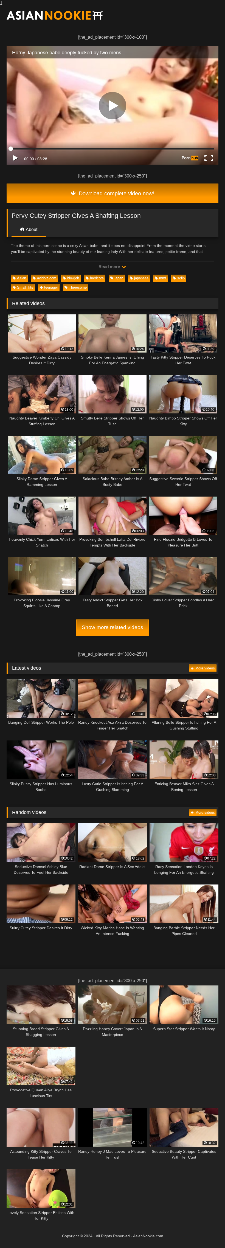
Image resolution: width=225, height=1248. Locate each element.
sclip (181, 278)
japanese (141, 278)
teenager (51, 287)
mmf (162, 278)
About (31, 229)
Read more (110, 266)
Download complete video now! (115, 193)
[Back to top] (208, 1233)
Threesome (78, 287)
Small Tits (25, 287)
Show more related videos (112, 627)
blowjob (73, 278)
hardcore (97, 278)
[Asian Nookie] (112, 15)
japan (119, 278)
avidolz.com (46, 278)
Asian (21, 278)
